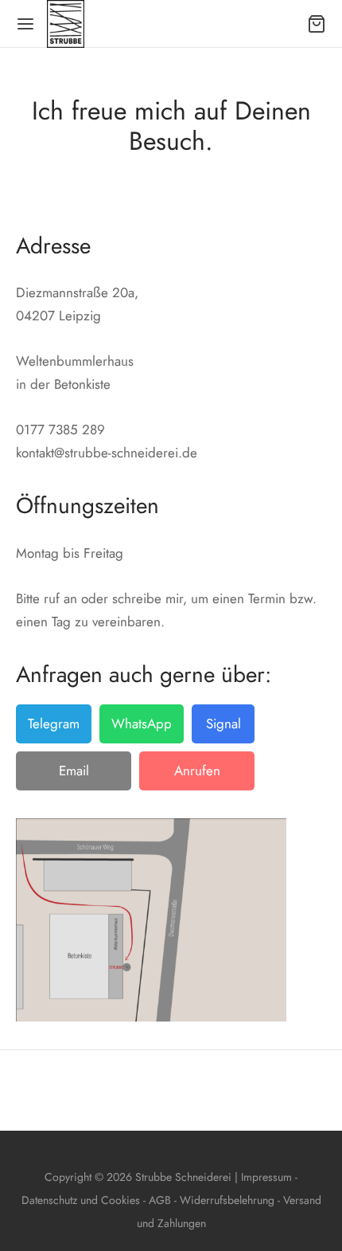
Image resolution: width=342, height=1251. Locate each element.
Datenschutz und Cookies (80, 1200)
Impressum (268, 1177)
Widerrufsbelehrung (229, 1200)
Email (74, 770)
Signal (223, 723)
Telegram (54, 723)
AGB (160, 1200)
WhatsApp (141, 723)
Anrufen (197, 770)
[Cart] (316, 23)
